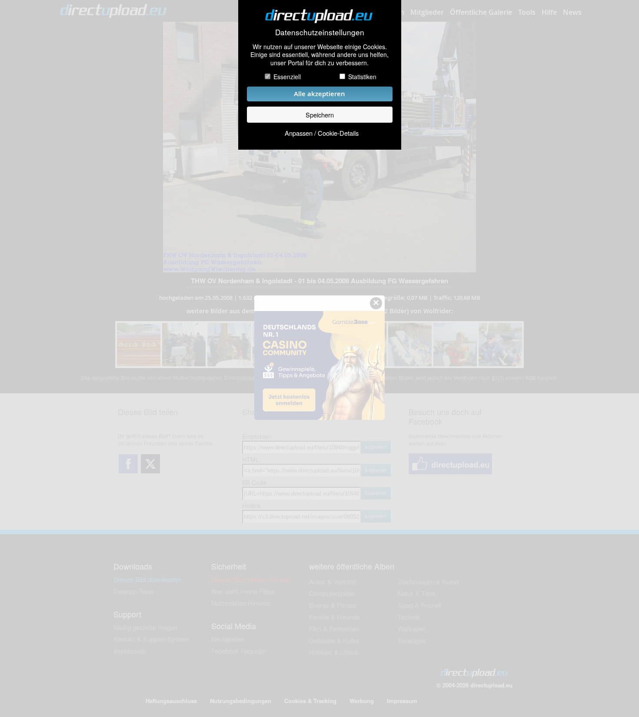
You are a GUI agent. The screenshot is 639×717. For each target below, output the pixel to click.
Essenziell (287, 76)
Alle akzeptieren (319, 94)
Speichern (320, 114)
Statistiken (362, 76)
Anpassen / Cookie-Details (322, 132)
